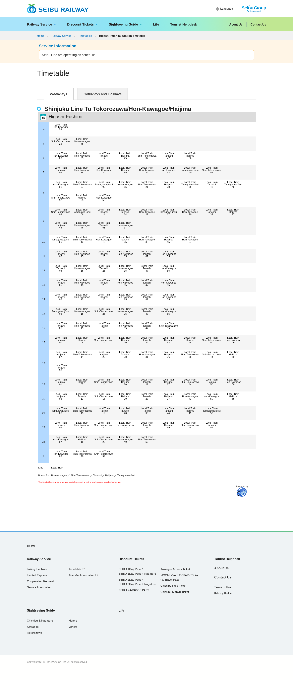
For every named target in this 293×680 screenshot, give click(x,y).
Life (156, 24)
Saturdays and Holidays (103, 94)
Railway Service (39, 24)
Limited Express (37, 575)
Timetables (85, 35)
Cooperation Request (40, 581)
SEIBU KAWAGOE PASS (134, 590)
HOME (31, 546)
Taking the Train (37, 569)
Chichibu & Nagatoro (40, 620)
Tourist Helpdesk (183, 24)
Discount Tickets (80, 24)
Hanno (73, 620)
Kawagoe (33, 626)
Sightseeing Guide (123, 24)
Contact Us (258, 24)
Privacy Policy (223, 593)
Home (40, 35)
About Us (235, 24)
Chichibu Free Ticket (173, 585)
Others (73, 626)
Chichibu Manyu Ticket (174, 591)
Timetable (77, 569)
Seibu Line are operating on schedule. (69, 55)
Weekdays (58, 94)
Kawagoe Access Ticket (175, 569)
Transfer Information (84, 575)
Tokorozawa (34, 632)
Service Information (39, 587)
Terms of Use (222, 587)
